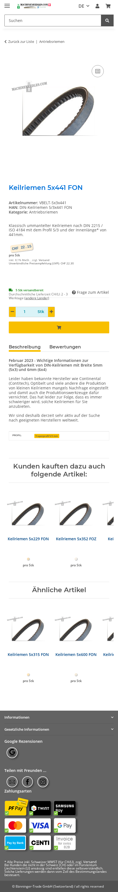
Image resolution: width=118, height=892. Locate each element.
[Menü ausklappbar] (7, 3)
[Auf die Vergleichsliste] (98, 71)
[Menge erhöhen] (51, 312)
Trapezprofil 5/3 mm (46, 435)
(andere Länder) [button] (36, 298)
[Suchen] (107, 20)
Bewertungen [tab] (65, 347)
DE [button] (81, 6)
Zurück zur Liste (21, 42)
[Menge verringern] (12, 312)
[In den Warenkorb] (13, 58)
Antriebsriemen (43, 212)
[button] (97, 6)
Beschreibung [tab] (25, 347)
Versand (44, 260)
